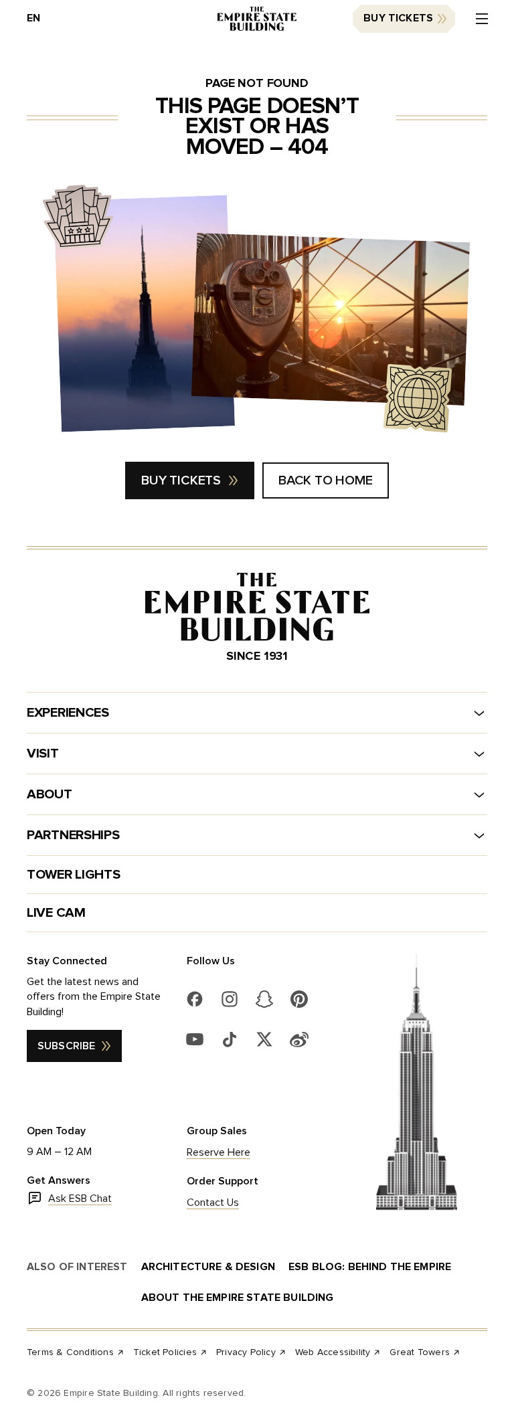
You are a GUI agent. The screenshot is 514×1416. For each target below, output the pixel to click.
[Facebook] (194, 999)
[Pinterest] (299, 999)
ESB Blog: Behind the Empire (369, 1266)
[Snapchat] (264, 999)
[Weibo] (299, 1039)
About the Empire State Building (237, 1297)
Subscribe (66, 1046)
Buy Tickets (398, 18)
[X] (264, 1039)
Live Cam (56, 912)
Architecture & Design (208, 1266)
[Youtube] (194, 1039)
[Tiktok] (229, 1039)
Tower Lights (73, 874)
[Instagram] (229, 999)
